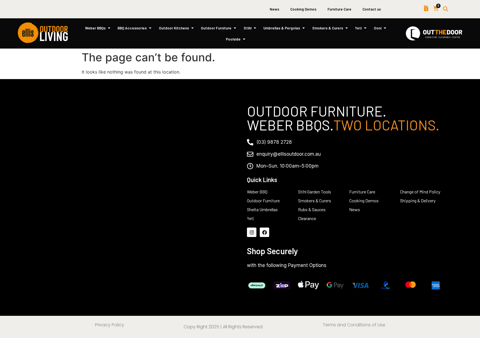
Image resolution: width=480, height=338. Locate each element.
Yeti (358, 28)
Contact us (371, 9)
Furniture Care (339, 9)
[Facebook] (264, 232)
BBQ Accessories (132, 28)
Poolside (233, 39)
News (274, 9)
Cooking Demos (303, 9)
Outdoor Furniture (216, 28)
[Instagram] (251, 232)
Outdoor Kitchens (174, 28)
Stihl (247, 28)
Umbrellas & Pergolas (281, 28)
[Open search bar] (445, 9)
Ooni (377, 28)
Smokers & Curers (327, 28)
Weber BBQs (95, 28)
